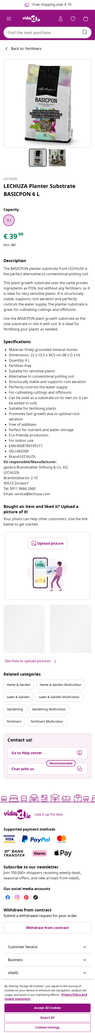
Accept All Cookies (47, 1008)
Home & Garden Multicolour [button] (60, 685)
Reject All (47, 1018)
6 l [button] (9, 220)
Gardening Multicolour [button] (49, 709)
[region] (47, 1006)
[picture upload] (47, 574)
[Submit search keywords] (84, 32)
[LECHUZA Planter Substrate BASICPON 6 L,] (47, 103)
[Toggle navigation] (9, 18)
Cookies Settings (47, 1027)
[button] (47, 947)
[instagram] (17, 897)
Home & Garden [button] (18, 685)
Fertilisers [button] (14, 721)
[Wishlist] (73, 18)
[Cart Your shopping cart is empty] (86, 18)
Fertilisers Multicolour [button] (47, 721)
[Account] (60, 18)
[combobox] (47, 32)
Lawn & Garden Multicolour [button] (59, 697)
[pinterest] (26, 897)
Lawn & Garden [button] (18, 697)
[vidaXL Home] (31, 18)
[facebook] (8, 897)
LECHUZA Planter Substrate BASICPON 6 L (39, 190)
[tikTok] (35, 897)
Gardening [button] (15, 709)
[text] (14, 237)
